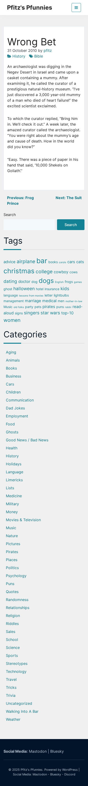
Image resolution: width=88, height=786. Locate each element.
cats (80, 261)
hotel (39, 289)
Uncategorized (19, 703)
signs (19, 313)
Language (14, 472)
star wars (50, 313)
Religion (13, 615)
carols (62, 262)
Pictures (13, 543)
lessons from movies (31, 295)
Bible (38, 56)
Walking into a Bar (22, 711)
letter (49, 295)
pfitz (48, 50)
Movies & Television (23, 519)
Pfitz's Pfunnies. (32, 769)
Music (8, 307)
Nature (12, 535)
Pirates (12, 551)
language (11, 295)
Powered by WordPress (61, 769)
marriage (33, 300)
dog (34, 282)
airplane (26, 261)
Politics (12, 567)
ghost (8, 289)
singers (31, 313)
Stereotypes (16, 663)
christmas (19, 271)
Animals (13, 360)
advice (9, 261)
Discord (69, 774)
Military (12, 503)
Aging (11, 352)
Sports (12, 655)
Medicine (14, 495)
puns (60, 307)
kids (65, 288)
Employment (17, 416)
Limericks (14, 480)
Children (13, 392)
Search (10, 214)
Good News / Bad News (27, 440)
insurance (52, 289)
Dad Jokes (15, 408)
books (53, 262)
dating (10, 281)
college (44, 271)
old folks (19, 307)
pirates (48, 306)
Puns (10, 583)
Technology (16, 671)
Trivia (10, 695)
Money (12, 511)
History (18, 56)
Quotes (12, 591)
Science (13, 647)
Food (10, 424)
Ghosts (12, 432)
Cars (10, 384)
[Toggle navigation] (76, 7)
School (12, 639)
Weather (13, 719)
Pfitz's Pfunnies (29, 7)
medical (49, 300)
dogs (46, 281)
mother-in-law (73, 301)
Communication (20, 400)
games (78, 282)
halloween (24, 288)
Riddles (12, 623)
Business (13, 376)
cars (71, 261)
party (29, 307)
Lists (10, 487)
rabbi (68, 307)
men (61, 301)
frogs (69, 282)
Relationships (17, 607)
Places (11, 559)
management (14, 301)
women (12, 320)
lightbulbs (61, 295)
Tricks (11, 687)
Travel (11, 679)
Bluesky (57, 751)
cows (73, 272)
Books (11, 368)
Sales (10, 631)
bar (41, 261)
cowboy (61, 272)
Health (11, 448)
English (59, 282)
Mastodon (38, 751)
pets (37, 307)
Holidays (13, 464)
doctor (24, 281)
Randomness (17, 599)
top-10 (67, 313)
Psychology (16, 575)
